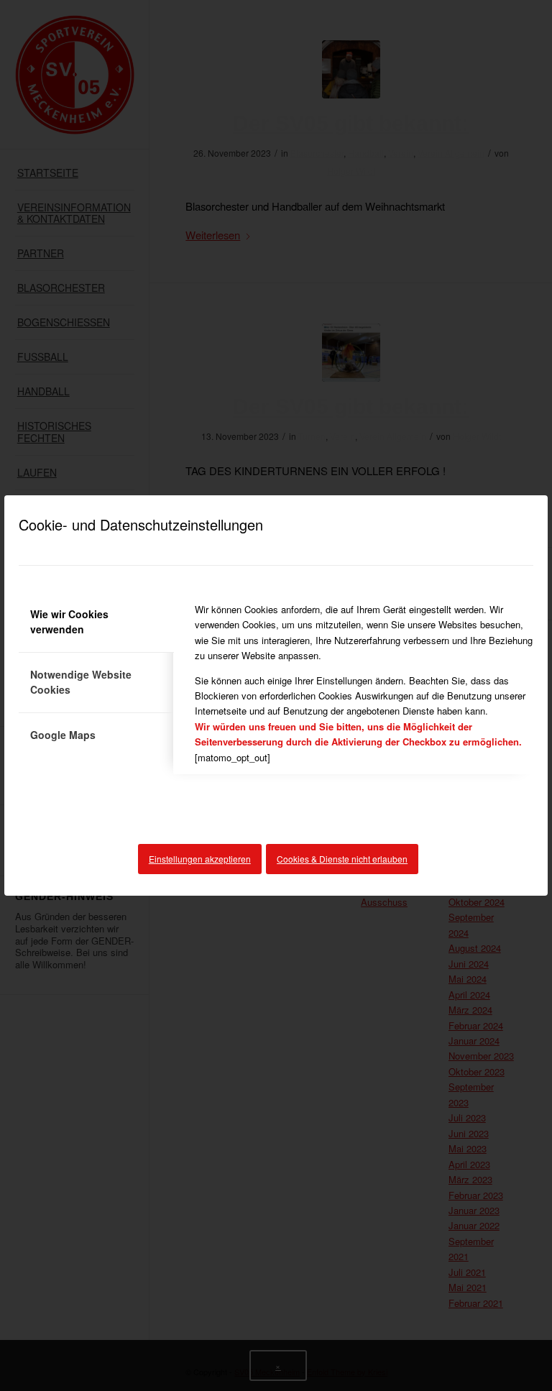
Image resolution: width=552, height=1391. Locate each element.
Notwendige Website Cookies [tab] (81, 682)
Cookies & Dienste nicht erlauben (342, 859)
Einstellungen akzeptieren (200, 859)
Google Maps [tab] (63, 734)
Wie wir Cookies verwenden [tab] (69, 621)
